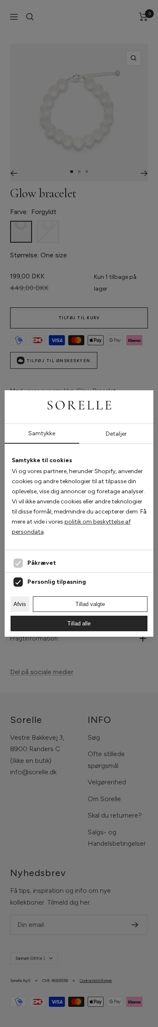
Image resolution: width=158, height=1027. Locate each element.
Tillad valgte (90, 604)
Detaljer (116, 433)
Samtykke (41, 433)
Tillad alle (79, 623)
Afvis (19, 604)
